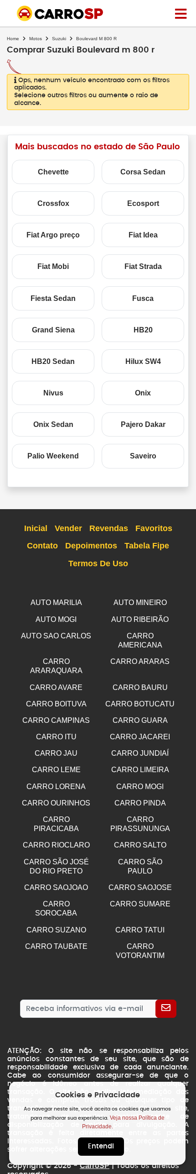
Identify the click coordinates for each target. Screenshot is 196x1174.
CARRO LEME (56, 770)
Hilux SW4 (143, 361)
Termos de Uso (98, 563)
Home (13, 38)
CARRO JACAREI (140, 737)
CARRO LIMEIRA (140, 770)
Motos (35, 38)
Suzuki (59, 38)
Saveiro (143, 456)
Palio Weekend (53, 456)
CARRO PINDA (140, 803)
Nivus (53, 393)
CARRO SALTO (140, 845)
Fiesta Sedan (53, 298)
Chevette (53, 172)
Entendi (101, 1146)
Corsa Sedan (142, 172)
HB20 (143, 330)
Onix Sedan (53, 424)
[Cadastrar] (165, 1009)
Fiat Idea (143, 235)
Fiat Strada (143, 266)
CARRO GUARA (140, 720)
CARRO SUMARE (140, 904)
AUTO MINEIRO (140, 602)
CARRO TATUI (140, 930)
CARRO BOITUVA (56, 704)
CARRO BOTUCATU (140, 704)
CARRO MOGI (140, 786)
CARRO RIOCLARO (56, 845)
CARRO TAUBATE (56, 946)
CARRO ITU (56, 737)
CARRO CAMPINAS (56, 720)
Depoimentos (91, 545)
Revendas (108, 528)
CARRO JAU (56, 753)
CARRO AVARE (56, 687)
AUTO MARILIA (56, 602)
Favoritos (153, 528)
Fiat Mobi (53, 266)
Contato (42, 545)
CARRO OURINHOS (56, 803)
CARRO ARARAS (140, 661)
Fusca (143, 298)
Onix (143, 393)
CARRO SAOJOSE (140, 887)
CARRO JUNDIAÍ (140, 753)
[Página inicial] (181, 13)
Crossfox (53, 203)
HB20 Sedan (53, 361)
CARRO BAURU (140, 687)
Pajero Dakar (143, 424)
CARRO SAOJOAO (56, 887)
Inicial (35, 528)
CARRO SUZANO (56, 930)
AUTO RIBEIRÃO (140, 619)
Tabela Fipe (146, 545)
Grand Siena (53, 330)
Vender (68, 528)
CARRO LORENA (56, 786)
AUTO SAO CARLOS (56, 636)
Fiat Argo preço (53, 235)
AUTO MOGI (56, 619)
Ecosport (143, 203)
